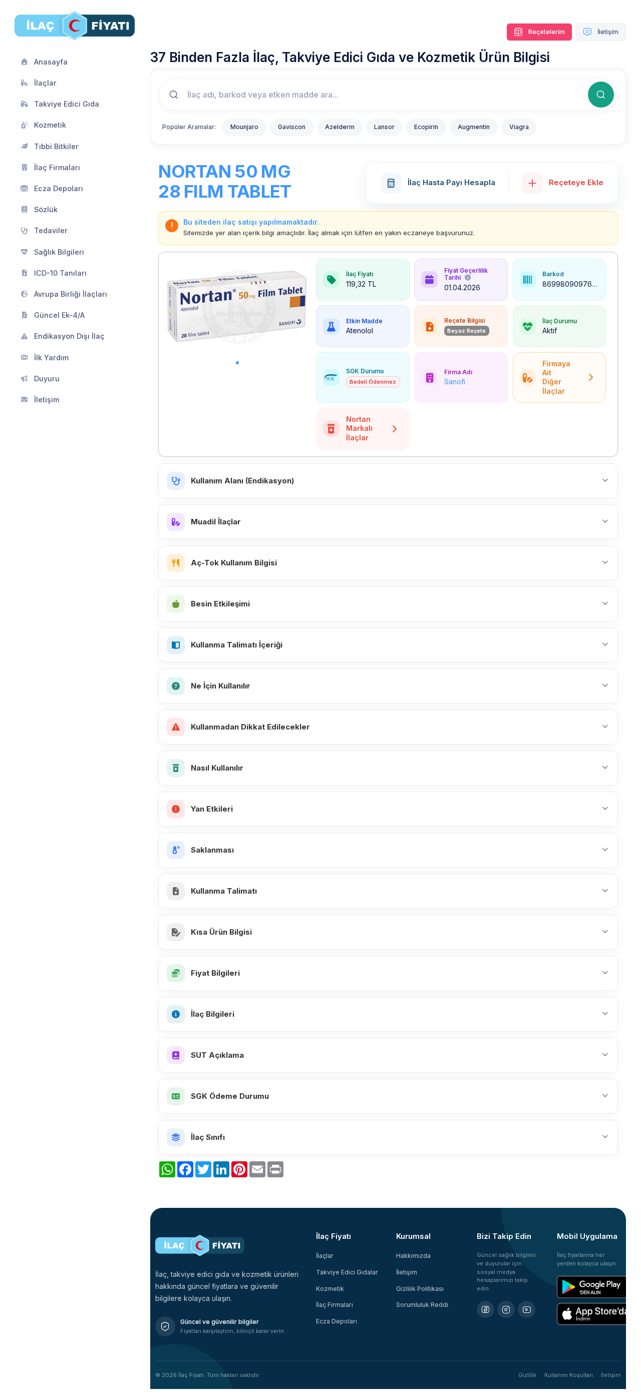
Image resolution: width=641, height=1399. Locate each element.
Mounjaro (244, 127)
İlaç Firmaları (334, 1304)
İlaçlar (325, 1255)
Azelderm (340, 127)
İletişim (607, 32)
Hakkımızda (413, 1255)
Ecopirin (426, 127)
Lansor (384, 127)
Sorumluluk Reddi (422, 1304)
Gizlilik (527, 1374)
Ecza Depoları (336, 1321)
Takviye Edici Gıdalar (347, 1272)
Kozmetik (330, 1288)
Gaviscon (291, 127)
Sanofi (454, 381)
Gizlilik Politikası (420, 1288)
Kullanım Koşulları (568, 1374)
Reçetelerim (546, 32)
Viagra (519, 127)
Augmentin (474, 127)
